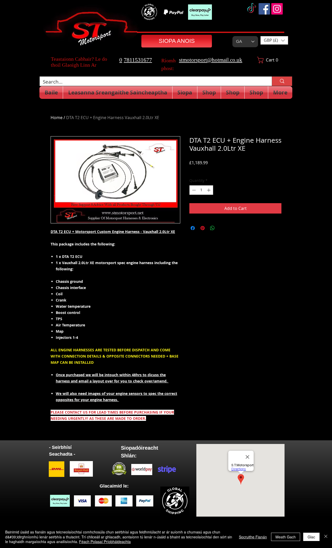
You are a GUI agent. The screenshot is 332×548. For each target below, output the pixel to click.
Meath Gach (285, 536)
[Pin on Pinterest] (202, 228)
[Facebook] (264, 9)
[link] (270, 60)
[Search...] (282, 81)
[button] (274, 40)
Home (57, 117)
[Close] (326, 537)
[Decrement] (193, 190)
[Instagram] (277, 9)
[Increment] (209, 190)
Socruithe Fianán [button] (253, 536)
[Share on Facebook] (193, 228)
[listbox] (274, 40)
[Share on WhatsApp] (212, 228)
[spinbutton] (201, 190)
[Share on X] (222, 228)
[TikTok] (251, 9)
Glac (311, 536)
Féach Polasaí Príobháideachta (105, 541)
